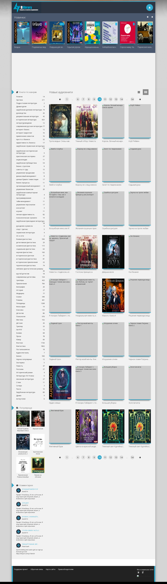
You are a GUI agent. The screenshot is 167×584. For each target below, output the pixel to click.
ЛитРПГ (30, 330)
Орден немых (54, 403)
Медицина (30, 293)
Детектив (30, 313)
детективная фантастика (30, 242)
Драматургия (30, 106)
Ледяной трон (55, 359)
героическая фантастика (30, 265)
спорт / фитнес (30, 229)
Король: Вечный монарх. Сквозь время (113, 141)
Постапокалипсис (30, 349)
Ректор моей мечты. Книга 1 (87, 359)
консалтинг (30, 208)
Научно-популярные (30, 359)
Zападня (25, 503)
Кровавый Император (30, 489)
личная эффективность (30, 214)
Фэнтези (30, 343)
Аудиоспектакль (30, 353)
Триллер (30, 326)
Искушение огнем (109, 359)
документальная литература (30, 116)
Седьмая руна (134, 185)
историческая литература (30, 120)
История (30, 290)
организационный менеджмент (30, 186)
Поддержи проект (21, 569)
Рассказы (30, 369)
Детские (30, 323)
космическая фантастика (30, 246)
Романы (30, 300)
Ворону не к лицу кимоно (86, 185)
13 (116, 99)
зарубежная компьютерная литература (30, 193)
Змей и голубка (55, 185)
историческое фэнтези (30, 256)
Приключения (30, 283)
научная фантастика (30, 252)
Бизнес (30, 356)
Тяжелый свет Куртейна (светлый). (140, 446)
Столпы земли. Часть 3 (30, 530)
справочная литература (30, 232)
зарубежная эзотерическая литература (30, 152)
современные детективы (30, 277)
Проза (30, 336)
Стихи (30, 382)
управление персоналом (30, 205)
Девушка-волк (108, 272)
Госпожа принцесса (84, 272)
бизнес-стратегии (30, 166)
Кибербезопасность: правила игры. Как (110, 47)
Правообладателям (65, 569)
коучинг (30, 211)
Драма (30, 395)
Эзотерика (30, 363)
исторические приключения (30, 262)
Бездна (17, 47)
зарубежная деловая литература (30, 110)
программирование (30, 198)
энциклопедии (30, 160)
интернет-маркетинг (30, 133)
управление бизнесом (30, 189)
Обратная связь (37, 569)
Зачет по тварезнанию (111, 185)
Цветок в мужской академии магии (87, 446)
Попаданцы (30, 303)
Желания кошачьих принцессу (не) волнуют (87, 228)
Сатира (30, 386)
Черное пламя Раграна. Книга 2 (140, 359)
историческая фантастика (30, 259)
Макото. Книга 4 (109, 315)
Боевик (30, 333)
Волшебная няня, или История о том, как (60, 228)
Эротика (30, 100)
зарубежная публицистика (30, 163)
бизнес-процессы (30, 183)
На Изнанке (134, 272)
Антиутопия (30, 399)
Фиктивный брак (56, 446)
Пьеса (30, 389)
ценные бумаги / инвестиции (30, 179)
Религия (30, 97)
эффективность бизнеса (30, 143)
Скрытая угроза (73, 47)
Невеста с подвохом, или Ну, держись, (60, 272)
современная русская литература (30, 126)
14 (121, 99)
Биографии (30, 287)
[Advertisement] (83, 70)
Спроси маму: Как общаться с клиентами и (127, 47)
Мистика (30, 320)
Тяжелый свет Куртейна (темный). (113, 446)
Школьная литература (30, 379)
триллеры (30, 280)
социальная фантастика (30, 249)
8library (26, 7)
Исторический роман (30, 372)
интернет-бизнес (30, 129)
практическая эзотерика (30, 156)
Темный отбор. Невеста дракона (87, 141)
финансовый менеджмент (30, 176)
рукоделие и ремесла (30, 226)
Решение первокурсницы (139, 315)
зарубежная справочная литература (30, 146)
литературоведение (30, 123)
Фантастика (30, 346)
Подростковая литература (30, 103)
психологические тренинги (30, 218)
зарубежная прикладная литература (30, 221)
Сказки (30, 297)
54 (132, 99)
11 (105, 99)
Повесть (30, 366)
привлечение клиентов (30, 136)
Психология (30, 316)
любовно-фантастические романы (30, 269)
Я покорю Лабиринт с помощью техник (60, 315)
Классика (30, 310)
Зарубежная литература (30, 392)
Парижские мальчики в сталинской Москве (145, 47)
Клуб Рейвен (134, 141)
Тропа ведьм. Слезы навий (60, 141)
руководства (30, 113)
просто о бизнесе (30, 139)
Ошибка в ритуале (109, 228)
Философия (30, 307)
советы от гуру (30, 169)
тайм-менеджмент (30, 201)
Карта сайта (50, 569)
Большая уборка (109, 403)
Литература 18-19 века (30, 376)
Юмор (30, 339)
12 (110, 99)
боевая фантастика (30, 239)
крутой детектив (30, 274)
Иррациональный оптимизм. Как (92, 47)
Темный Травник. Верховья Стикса (35, 544)
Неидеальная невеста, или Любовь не (87, 315)
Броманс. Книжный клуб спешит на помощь (39, 517)
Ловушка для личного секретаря (57, 47)
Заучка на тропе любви (138, 228)
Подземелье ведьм (39, 47)
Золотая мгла (134, 403)
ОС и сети (30, 236)
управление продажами (30, 173)
